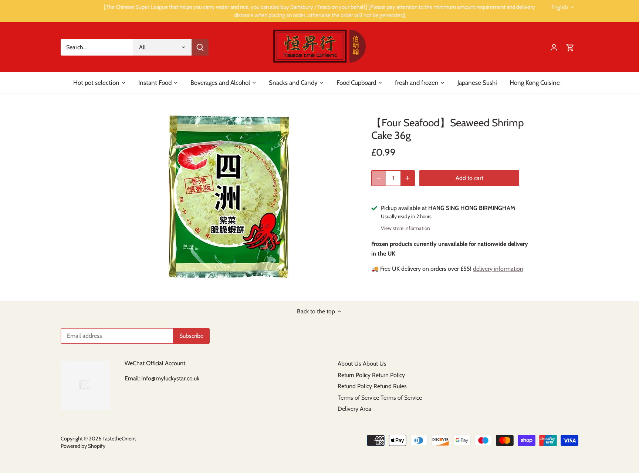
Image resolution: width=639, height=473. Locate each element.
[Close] (614, 358)
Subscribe (588, 423)
